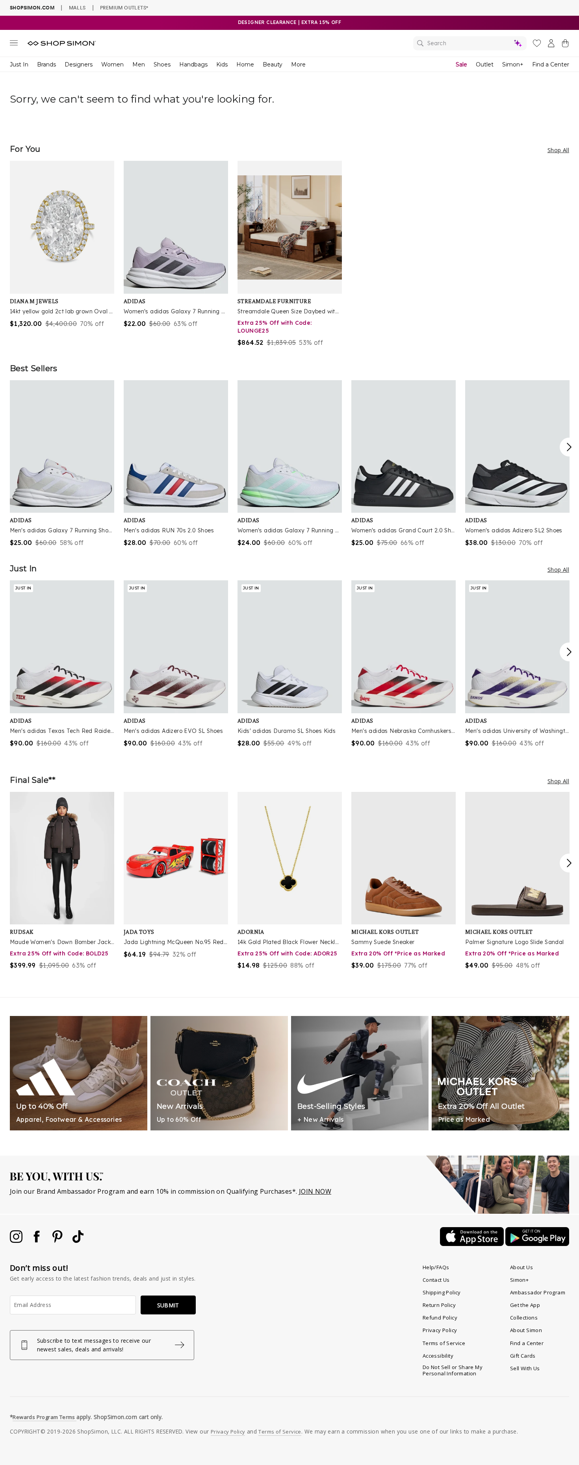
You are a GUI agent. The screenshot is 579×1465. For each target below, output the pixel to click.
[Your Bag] (565, 44)
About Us (521, 1267)
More (298, 64)
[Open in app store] (472, 1243)
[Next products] (569, 447)
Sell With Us (525, 1368)
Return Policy (439, 1305)
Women (112, 64)
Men (138, 64)
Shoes (162, 64)
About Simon (526, 1330)
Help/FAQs (436, 1267)
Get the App (525, 1305)
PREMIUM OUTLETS (124, 7)
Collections (524, 1317)
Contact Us (436, 1279)
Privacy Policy (440, 1330)
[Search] (470, 43)
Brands (46, 64)
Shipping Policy (442, 1292)
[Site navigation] (14, 44)
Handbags (193, 64)
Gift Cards (523, 1355)
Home (245, 64)
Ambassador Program (537, 1292)
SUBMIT (168, 1305)
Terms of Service (444, 1343)
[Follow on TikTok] (78, 1240)
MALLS (77, 7)
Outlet (485, 64)
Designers (79, 64)
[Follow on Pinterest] (58, 1240)
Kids (222, 64)
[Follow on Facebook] (37, 1240)
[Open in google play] (537, 1243)
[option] (62, 244)
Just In (19, 64)
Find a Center (550, 64)
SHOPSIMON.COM (32, 7)
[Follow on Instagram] (17, 1240)
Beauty (272, 64)
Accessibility (438, 1355)
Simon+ (512, 64)
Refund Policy (440, 1317)
